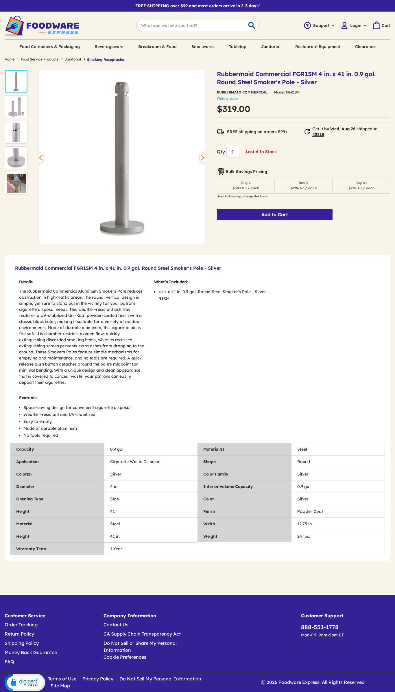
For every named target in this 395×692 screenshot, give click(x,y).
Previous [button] (38, 158)
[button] (16, 81)
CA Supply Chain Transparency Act (142, 634)
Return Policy (19, 634)
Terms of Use (62, 679)
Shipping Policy (22, 643)
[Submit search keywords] (252, 26)
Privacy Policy (97, 679)
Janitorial (73, 59)
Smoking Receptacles (106, 59)
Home (9, 59)
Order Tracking (21, 624)
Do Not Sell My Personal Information (160, 679)
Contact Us (116, 624)
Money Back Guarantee (31, 652)
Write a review (228, 98)
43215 (318, 134)
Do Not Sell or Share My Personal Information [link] (140, 646)
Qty (221, 152)
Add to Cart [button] (274, 214)
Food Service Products (39, 59)
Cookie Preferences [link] (125, 657)
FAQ (9, 662)
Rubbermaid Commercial (242, 92)
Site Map (60, 686)
